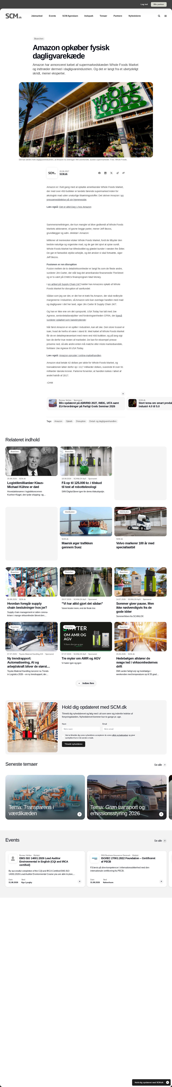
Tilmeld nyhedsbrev (73, 744)
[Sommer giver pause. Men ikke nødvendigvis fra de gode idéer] (140, 592)
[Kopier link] (123, 173)
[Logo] (13, 16)
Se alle (158, 764)
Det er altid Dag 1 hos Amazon (75, 207)
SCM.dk (63, 174)
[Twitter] (111, 173)
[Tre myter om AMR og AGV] (86, 643)
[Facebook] (99, 173)
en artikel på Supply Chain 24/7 (64, 284)
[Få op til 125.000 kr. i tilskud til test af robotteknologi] (86, 470)
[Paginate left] (7, 797)
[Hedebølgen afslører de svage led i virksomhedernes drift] (140, 649)
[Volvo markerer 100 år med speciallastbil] (140, 528)
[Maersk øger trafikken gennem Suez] (86, 528)
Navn (64, 724)
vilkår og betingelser (120, 735)
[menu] (165, 16)
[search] (159, 16)
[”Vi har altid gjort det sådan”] (86, 588)
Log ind (144, 4)
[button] (123, 394)
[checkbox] (63, 736)
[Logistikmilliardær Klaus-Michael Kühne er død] (31, 471)
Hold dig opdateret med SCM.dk (149, 1082)
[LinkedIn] (105, 173)
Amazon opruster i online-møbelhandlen (80, 355)
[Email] (117, 173)
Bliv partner (159, 4)
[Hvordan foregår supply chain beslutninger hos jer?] (31, 592)
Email (104, 724)
